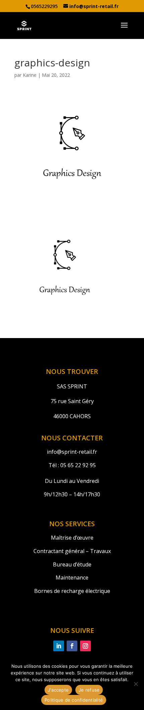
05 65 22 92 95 (77, 465)
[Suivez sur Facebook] (72, 646)
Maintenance (72, 577)
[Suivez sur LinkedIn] (58, 646)
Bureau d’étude (72, 564)
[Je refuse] (135, 683)
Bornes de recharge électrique (72, 591)
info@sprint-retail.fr (72, 451)
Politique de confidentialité (74, 700)
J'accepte (58, 690)
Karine (30, 75)
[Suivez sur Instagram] (85, 646)
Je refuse (89, 690)
